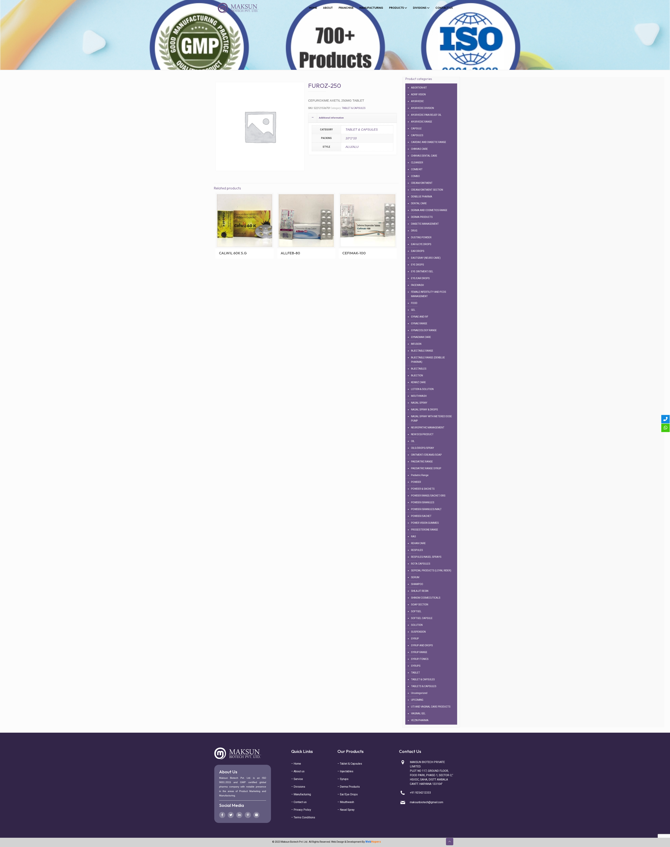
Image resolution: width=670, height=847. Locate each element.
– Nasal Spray (346, 809)
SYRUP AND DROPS (422, 645)
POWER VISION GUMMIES (425, 522)
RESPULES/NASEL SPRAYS (426, 556)
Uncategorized (419, 693)
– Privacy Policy (301, 809)
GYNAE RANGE (419, 323)
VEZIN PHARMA (420, 720)
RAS (413, 536)
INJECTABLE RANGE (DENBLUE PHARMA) (428, 359)
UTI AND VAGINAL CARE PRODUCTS (431, 706)
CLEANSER (417, 162)
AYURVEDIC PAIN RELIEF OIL (426, 114)
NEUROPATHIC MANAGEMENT (427, 427)
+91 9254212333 (420, 792)
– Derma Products (348, 786)
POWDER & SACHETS (423, 488)
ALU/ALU (352, 147)
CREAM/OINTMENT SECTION (427, 189)
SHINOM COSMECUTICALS (425, 597)
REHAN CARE (418, 543)
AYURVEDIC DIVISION (422, 108)
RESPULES (417, 550)
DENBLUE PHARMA (421, 196)
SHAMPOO (417, 584)
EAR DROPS (417, 251)
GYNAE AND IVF (419, 316)
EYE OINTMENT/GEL (422, 271)
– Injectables (345, 771)
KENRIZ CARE (418, 382)
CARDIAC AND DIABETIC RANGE (428, 142)
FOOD (414, 303)
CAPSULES (417, 135)
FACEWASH (417, 285)
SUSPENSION (418, 631)
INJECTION (417, 375)
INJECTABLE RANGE (422, 350)
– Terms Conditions (303, 817)
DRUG (414, 230)
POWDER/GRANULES (422, 502)
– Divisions (298, 786)
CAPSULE (416, 128)
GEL (413, 309)
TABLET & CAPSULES (354, 108)
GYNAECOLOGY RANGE (424, 330)
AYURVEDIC (417, 101)
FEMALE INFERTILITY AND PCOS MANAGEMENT (428, 294)
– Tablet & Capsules (349, 763)
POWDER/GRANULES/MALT (426, 509)
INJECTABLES (418, 368)
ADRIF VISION (418, 94)
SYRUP (415, 638)
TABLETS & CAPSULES (423, 686)
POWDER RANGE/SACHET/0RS (428, 495)
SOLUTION (417, 625)
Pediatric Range (420, 475)
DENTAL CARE (419, 203)
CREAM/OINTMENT (422, 183)
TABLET (415, 672)
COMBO (415, 176)
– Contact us (299, 802)
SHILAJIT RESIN (419, 591)
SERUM (415, 577)
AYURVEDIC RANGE (421, 121)
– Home (296, 763)
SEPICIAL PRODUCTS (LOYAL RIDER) (431, 570)
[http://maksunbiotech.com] (238, 8)
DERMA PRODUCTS (422, 217)
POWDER (416, 482)
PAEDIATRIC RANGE (422, 461)
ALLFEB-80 (290, 253)
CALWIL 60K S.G (233, 253)
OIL (413, 441)
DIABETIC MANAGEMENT (425, 223)
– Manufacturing (301, 794)
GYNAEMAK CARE (421, 337)
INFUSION (416, 344)
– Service (297, 779)
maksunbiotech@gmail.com (426, 802)
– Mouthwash (345, 802)
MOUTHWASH (419, 396)
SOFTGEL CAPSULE (422, 618)
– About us (297, 771)
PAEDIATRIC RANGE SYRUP (426, 468)
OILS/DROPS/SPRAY (422, 448)
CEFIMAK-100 (354, 253)
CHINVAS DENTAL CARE (424, 155)
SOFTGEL (416, 611)
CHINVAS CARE (419, 149)
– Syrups (342, 779)
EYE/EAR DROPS (420, 278)
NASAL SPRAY (419, 402)
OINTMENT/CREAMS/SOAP (426, 454)
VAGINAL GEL (418, 713)
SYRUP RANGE (419, 652)
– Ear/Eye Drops (347, 794)
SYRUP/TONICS (420, 659)
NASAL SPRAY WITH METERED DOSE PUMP (431, 418)
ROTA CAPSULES (420, 563)
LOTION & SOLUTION (422, 389)
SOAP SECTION (419, 604)
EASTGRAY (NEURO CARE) (426, 257)
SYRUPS (415, 665)
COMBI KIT (417, 169)
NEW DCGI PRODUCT (422, 434)
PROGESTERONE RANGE (424, 529)
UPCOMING (417, 699)
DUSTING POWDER (421, 237)
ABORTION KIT (419, 87)
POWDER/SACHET (421, 516)
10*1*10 (351, 138)
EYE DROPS (417, 264)
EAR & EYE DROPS (421, 244)
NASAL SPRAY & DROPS (424, 409)
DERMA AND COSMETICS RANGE (429, 210)
